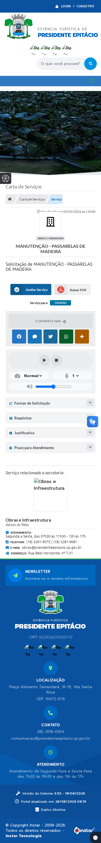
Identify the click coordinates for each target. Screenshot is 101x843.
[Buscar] (90, 63)
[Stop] (56, 360)
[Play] (44, 360)
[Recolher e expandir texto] (90, 402)
